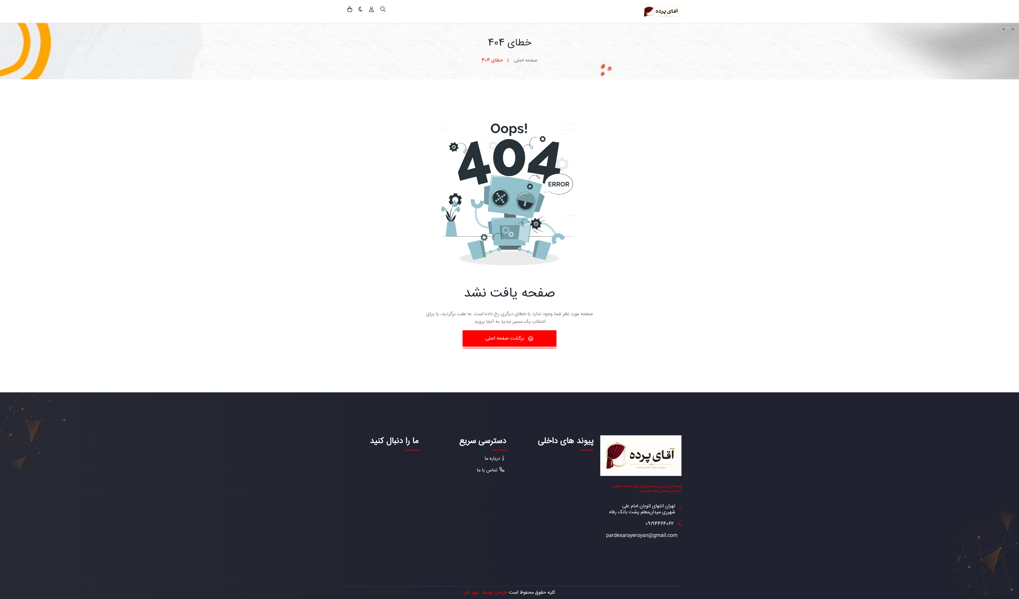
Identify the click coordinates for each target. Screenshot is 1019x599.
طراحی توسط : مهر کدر (486, 592)
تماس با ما (487, 470)
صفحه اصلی (525, 60)
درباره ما (492, 459)
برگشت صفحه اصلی (504, 338)
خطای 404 (492, 60)
